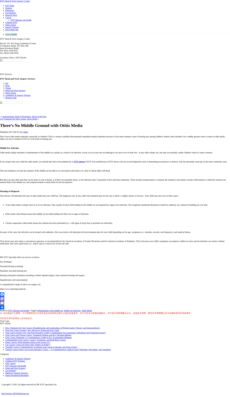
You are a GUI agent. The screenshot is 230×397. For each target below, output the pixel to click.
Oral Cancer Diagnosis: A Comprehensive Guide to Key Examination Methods (38, 337)
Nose (7, 86)
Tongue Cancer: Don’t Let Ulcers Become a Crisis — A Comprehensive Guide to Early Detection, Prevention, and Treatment (58, 349)
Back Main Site (11, 30)
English (13, 34)
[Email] (115, 303)
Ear (6, 83)
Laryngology (10, 13)
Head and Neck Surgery (15, 90)
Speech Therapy (12, 27)
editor (25, 132)
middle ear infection (72, 310)
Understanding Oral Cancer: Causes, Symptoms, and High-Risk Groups (35, 340)
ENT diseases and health (21, 20)
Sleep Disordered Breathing (17, 375)
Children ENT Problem (15, 361)
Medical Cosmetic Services (16, 373)
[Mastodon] (115, 299)
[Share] (115, 307)
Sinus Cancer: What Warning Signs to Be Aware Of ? (27, 342)
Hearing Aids (11, 98)
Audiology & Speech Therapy (18, 95)
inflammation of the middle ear (50, 310)
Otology (8, 8)
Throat (8, 88)
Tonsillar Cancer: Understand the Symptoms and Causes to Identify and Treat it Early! (41, 347)
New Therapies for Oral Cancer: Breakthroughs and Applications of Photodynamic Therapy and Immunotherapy (52, 328)
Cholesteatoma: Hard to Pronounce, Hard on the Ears (24, 116)
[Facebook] (115, 294)
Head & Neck (11, 15)
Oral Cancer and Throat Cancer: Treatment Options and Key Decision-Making (38, 335)
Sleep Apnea (10, 25)
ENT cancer (10, 363)
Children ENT (11, 22)
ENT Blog (9, 6)
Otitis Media (87, 310)
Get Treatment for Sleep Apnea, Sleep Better (18, 119)
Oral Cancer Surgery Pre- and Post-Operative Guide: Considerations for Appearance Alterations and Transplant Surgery (55, 333)
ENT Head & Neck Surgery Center (15, 1)
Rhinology (9, 10)
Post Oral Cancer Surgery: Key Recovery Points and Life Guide (32, 330)
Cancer (8, 18)
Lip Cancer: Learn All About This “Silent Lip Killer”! (27, 345)
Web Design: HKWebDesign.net (15, 393)
